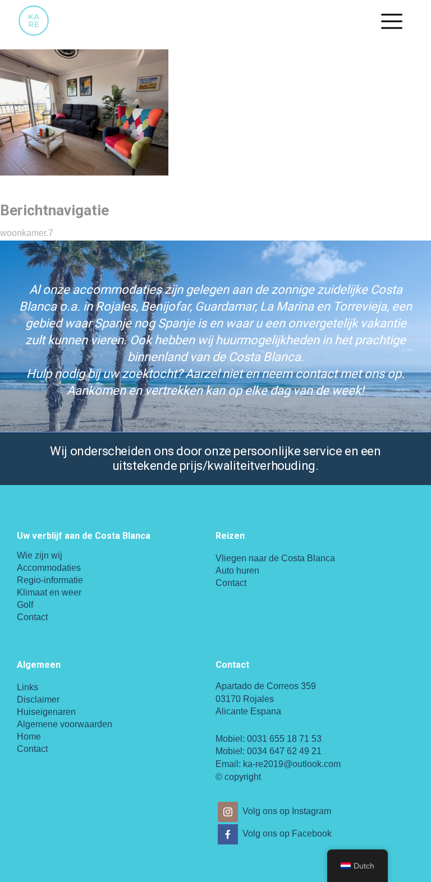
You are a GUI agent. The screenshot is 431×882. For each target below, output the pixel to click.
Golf (25, 604)
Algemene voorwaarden (64, 724)
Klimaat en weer (49, 592)
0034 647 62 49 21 (284, 751)
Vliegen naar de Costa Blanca (275, 558)
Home (29, 736)
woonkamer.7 (26, 233)
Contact (32, 617)
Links (27, 687)
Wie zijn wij (39, 555)
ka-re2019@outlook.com (292, 764)
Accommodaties (49, 567)
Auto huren (237, 570)
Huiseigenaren (46, 712)
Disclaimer (38, 699)
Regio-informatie (50, 580)
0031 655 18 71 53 (284, 739)
